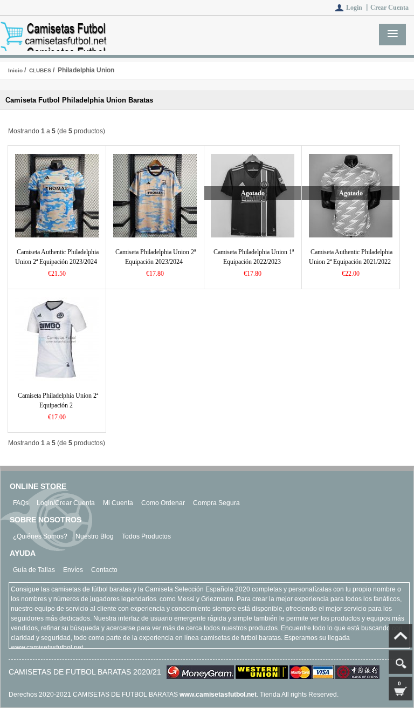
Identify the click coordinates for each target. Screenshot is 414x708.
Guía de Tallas (34, 570)
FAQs (21, 503)
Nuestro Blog (94, 536)
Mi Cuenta (118, 503)
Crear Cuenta (389, 7)
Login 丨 (358, 7)
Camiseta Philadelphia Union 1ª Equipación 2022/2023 (253, 257)
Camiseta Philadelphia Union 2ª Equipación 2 (58, 400)
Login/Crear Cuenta (66, 503)
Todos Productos (146, 536)
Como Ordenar (163, 503)
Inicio (15, 70)
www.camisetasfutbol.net (218, 694)
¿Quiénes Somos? (40, 536)
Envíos (73, 570)
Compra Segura (216, 503)
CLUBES (40, 70)
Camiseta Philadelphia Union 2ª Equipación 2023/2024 (155, 257)
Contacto (104, 570)
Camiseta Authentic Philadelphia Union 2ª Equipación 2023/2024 (57, 257)
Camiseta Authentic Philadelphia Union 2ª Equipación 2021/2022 (350, 257)
